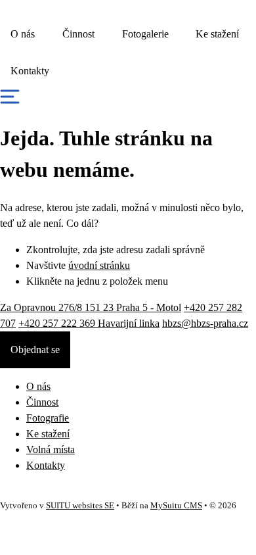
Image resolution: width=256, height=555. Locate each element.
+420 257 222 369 (89, 323)
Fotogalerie (145, 33)
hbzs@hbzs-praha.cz (205, 323)
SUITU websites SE (80, 505)
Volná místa (50, 449)
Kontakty (30, 70)
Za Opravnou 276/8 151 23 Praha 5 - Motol (90, 307)
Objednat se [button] (35, 349)
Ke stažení (217, 33)
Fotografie (47, 417)
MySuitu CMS (176, 505)
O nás (23, 33)
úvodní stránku (99, 265)
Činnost (78, 33)
